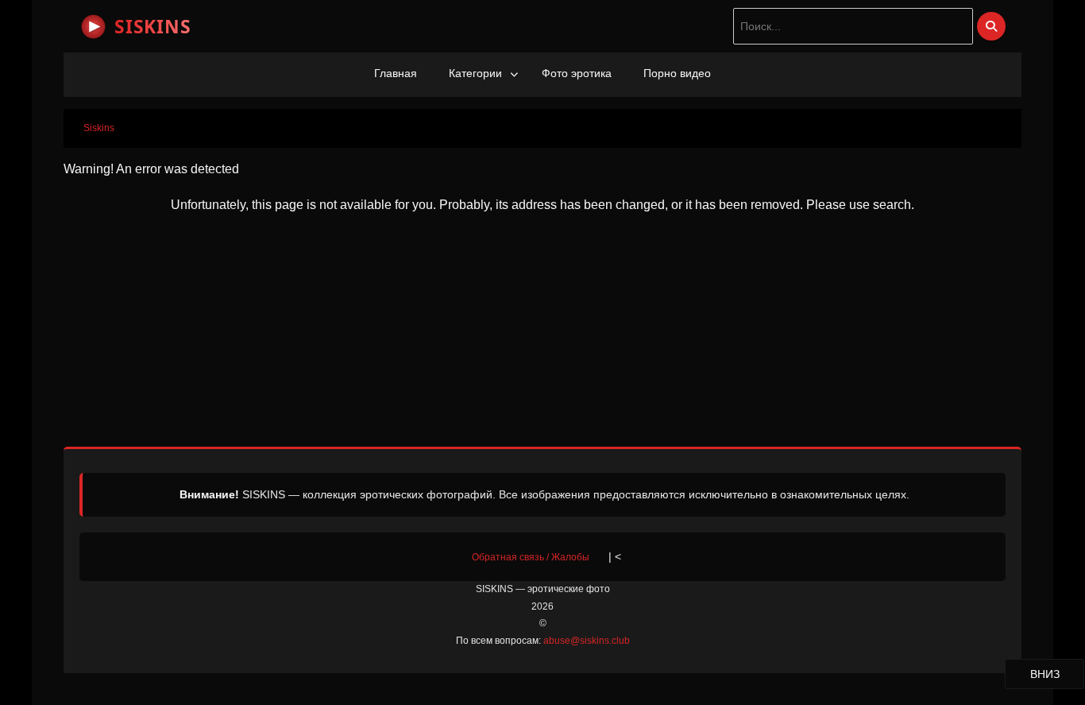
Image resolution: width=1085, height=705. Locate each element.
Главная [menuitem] (395, 73)
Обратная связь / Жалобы (530, 557)
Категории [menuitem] (475, 73)
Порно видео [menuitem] (677, 73)
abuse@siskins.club (586, 640)
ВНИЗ (1056, 673)
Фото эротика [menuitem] (577, 73)
